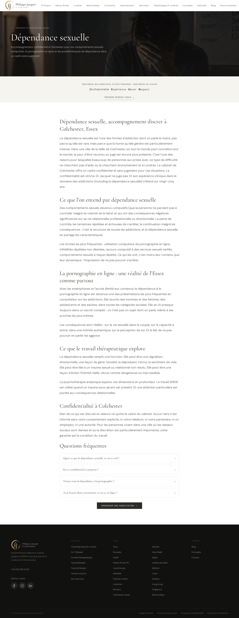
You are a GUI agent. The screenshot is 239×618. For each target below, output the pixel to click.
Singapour (157, 589)
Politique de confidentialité (192, 613)
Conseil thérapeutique (81, 557)
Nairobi (155, 546)
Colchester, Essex (121, 594)
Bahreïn (155, 568)
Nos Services (77, 578)
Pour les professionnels (167, 613)
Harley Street (62, 5)
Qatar (155, 557)
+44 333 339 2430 (20, 569)
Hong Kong (157, 584)
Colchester (109, 5)
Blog (213, 5)
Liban (154, 573)
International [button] (126, 5)
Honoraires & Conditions (217, 613)
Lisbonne (117, 584)
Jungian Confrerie (146, 613)
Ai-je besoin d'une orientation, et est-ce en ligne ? (90, 492)
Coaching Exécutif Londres (83, 546)
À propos (46, 5)
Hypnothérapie (78, 562)
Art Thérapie (77, 552)
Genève (155, 578)
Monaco (117, 589)
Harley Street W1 (121, 562)
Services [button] (143, 5)
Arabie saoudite (159, 562)
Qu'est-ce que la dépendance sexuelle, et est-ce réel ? (91, 458)
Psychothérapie (78, 568)
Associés (201, 5)
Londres (77, 5)
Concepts (188, 5)
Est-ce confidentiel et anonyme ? (81, 469)
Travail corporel (78, 573)
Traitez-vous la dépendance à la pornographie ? (88, 481)
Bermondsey (93, 5)
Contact (195, 557)
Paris (115, 546)
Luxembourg (119, 568)
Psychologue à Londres (166, 5)
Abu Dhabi (157, 552)
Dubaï (116, 557)
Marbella (117, 573)
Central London (120, 578)
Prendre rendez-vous (119, 97)
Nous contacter (228, 5)
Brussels (117, 552)
